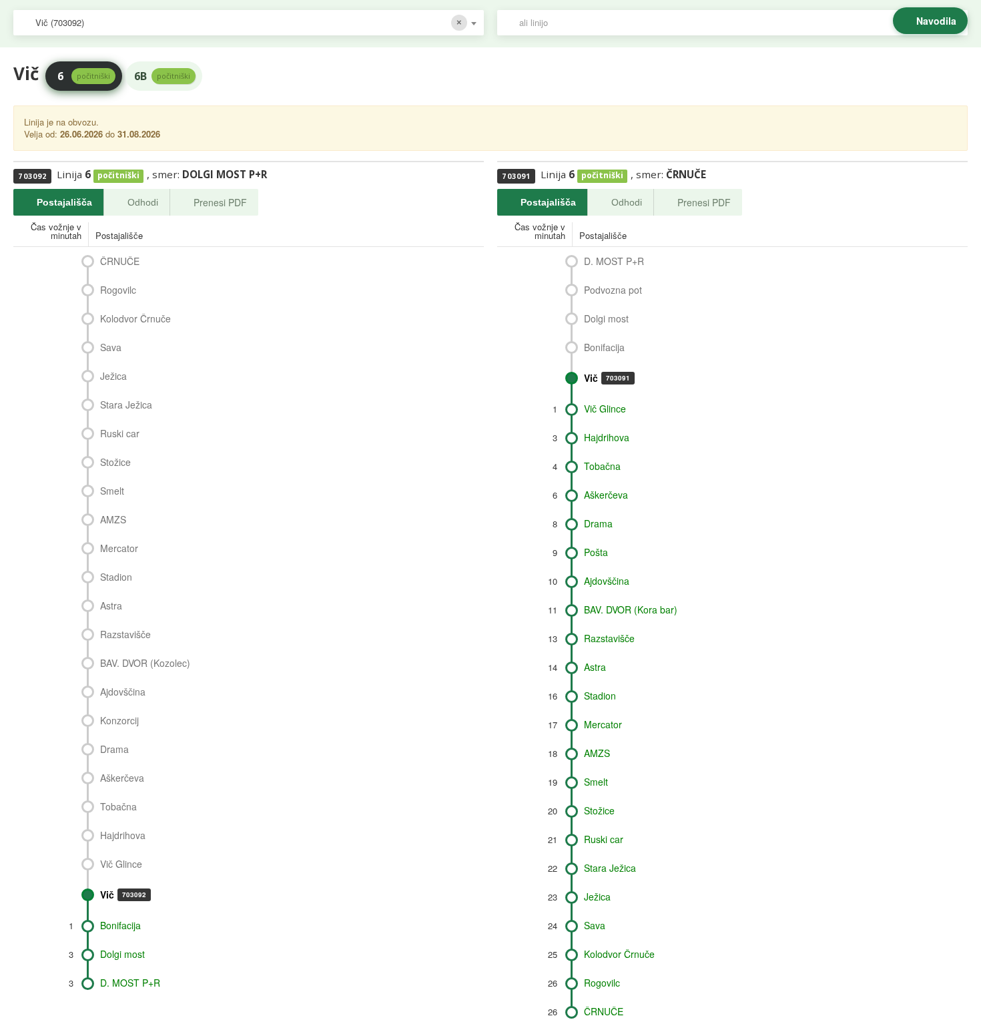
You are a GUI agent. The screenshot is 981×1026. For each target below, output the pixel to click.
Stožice (115, 462)
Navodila (936, 20)
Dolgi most (122, 954)
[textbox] (739, 22)
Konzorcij (119, 720)
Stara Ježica (126, 404)
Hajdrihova (122, 835)
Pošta (596, 552)
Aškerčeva (122, 777)
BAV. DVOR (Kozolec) (145, 663)
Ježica (113, 375)
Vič (123, 894)
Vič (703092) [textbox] (59, 22)
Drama (114, 749)
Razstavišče (125, 634)
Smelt (112, 490)
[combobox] (248, 22)
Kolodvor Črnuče (135, 318)
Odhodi (142, 202)
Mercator (119, 548)
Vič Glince (121, 863)
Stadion (116, 576)
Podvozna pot (613, 289)
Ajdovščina (122, 691)
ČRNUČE (119, 261)
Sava (110, 347)
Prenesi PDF (220, 202)
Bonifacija (120, 925)
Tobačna (118, 806)
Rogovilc (118, 289)
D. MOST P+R (130, 982)
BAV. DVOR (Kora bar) (630, 609)
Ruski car (119, 433)
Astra (111, 605)
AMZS (113, 519)
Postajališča (64, 202)
